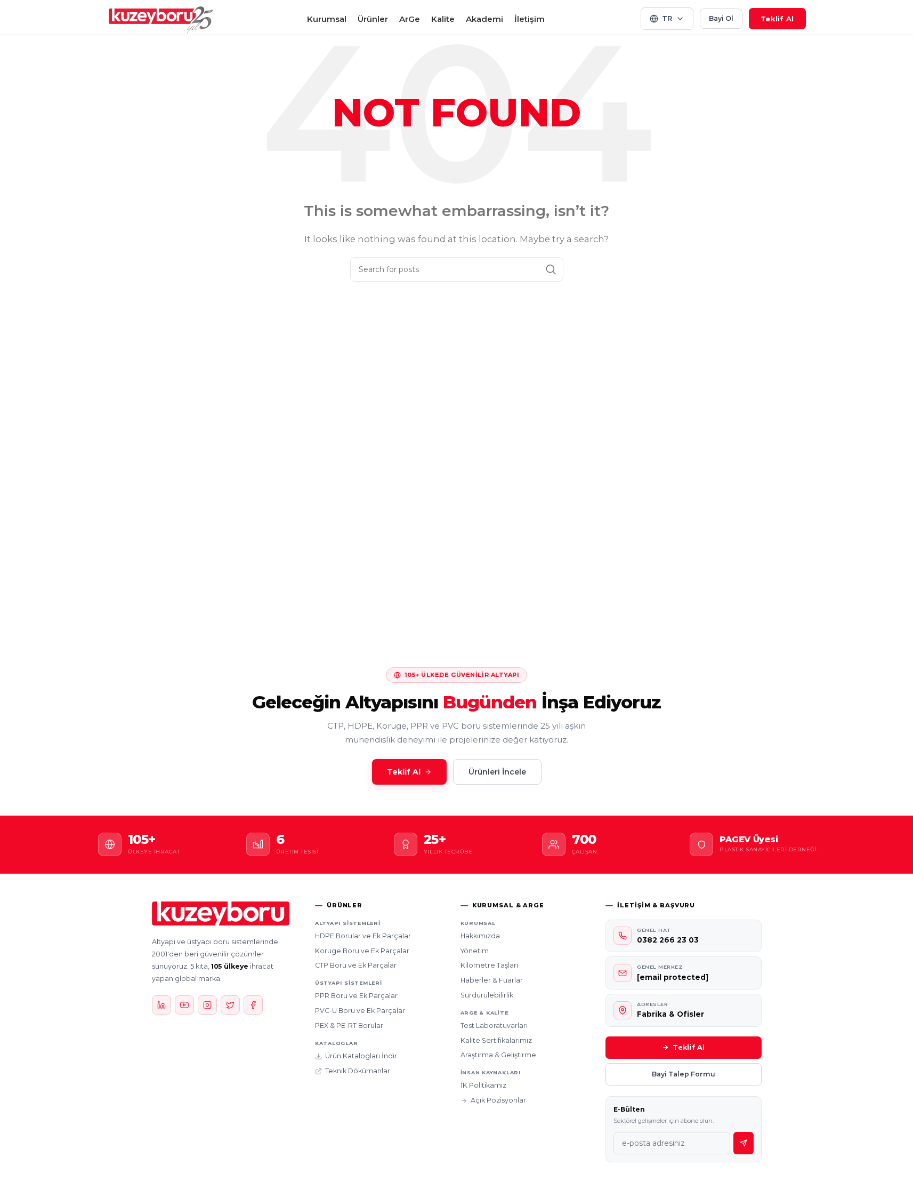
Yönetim (474, 951)
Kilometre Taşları (489, 965)
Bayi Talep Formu (683, 1074)
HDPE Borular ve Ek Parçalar (363, 936)
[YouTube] (184, 1005)
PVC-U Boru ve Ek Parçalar (360, 1011)
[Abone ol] (743, 1143)
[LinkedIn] (161, 1005)
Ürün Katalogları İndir (361, 1056)
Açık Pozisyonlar (498, 1100)
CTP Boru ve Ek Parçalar (356, 965)
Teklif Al (777, 18)
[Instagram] (207, 1005)
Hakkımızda (480, 936)
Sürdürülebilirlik (486, 995)
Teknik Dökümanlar (357, 1071)
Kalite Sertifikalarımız (496, 1040)
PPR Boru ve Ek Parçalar (356, 996)
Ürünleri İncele (497, 772)
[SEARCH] (551, 269)
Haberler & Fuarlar (491, 980)
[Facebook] (253, 1005)
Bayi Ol (721, 18)
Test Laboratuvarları (494, 1026)
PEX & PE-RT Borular (349, 1026)
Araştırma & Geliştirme (498, 1055)
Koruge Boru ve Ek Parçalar (362, 951)
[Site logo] (161, 18)
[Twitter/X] (230, 1005)
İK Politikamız (483, 1085)
